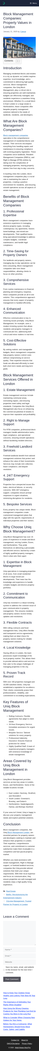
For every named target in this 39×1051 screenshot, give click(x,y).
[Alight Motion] (3, 3)
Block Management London (18, 832)
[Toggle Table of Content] (16, 61)
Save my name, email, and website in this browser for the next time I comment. (20, 970)
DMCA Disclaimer (13, 1043)
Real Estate (11, 891)
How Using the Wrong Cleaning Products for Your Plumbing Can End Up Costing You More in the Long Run (19, 1011)
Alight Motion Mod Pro (23, 1048)
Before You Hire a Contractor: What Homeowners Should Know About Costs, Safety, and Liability (17, 1026)
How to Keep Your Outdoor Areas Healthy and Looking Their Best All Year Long (19, 995)
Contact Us (15, 1040)
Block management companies (15, 135)
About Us (24, 1040)
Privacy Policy (27, 1043)
